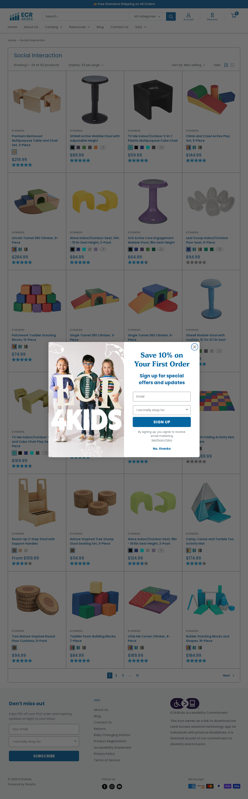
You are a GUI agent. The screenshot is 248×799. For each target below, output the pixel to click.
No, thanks (162, 448)
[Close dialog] (194, 347)
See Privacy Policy (162, 440)
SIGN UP (161, 422)
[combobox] (160, 410)
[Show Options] (187, 410)
